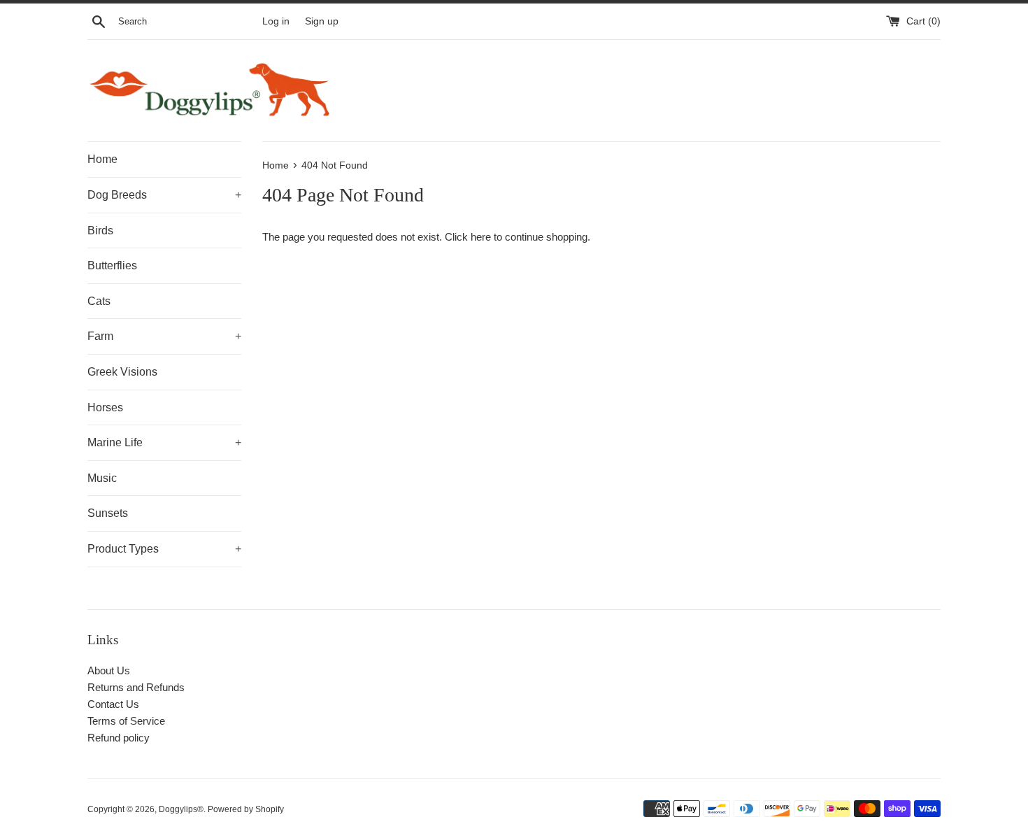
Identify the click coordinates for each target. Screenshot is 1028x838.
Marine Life (164, 442)
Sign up (321, 21)
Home (102, 159)
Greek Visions (122, 372)
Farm (164, 336)
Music (102, 478)
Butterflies (112, 265)
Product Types (164, 549)
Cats (98, 301)
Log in (276, 21)
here (481, 237)
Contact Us (113, 704)
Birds (100, 230)
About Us (108, 670)
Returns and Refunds (136, 687)
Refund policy (118, 738)
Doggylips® (181, 809)
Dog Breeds (164, 195)
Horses (105, 407)
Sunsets (107, 513)
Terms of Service (126, 721)
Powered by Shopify (246, 809)
